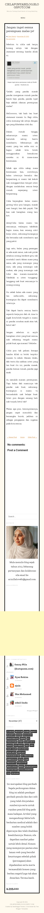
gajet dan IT (29, 742)
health (10, 745)
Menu (23, 18)
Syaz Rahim (21, 677)
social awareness (26, 770)
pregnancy (11, 763)
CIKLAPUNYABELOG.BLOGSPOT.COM (22, 6)
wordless (15, 773)
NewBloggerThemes (19, 906)
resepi (21, 766)
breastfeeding (13, 738)
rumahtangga (31, 766)
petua (20, 759)
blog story (27, 735)
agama (26, 731)
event (20, 742)
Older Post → (32, 437)
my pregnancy (27, 756)
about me (19, 731)
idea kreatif (19, 745)
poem (26, 759)
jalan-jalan (11, 749)
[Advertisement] (22, 633)
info (32, 745)
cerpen (23, 738)
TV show (10, 731)
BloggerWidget (32, 711)
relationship (12, 766)
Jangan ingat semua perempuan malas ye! (20, 29)
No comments (10, 39)
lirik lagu (21, 752)
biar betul (11, 735)
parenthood (12, 759)
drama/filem (12, 742)
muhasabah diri (13, 756)
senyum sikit (12, 770)
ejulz (17, 685)
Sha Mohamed (23, 694)
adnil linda (21, 702)
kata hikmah (23, 749)
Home (22, 437)
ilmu (27, 745)
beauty (34, 731)
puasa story (22, 763)
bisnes (19, 735)
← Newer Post (12, 437)
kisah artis (11, 752)
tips (8, 773)
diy (28, 738)
